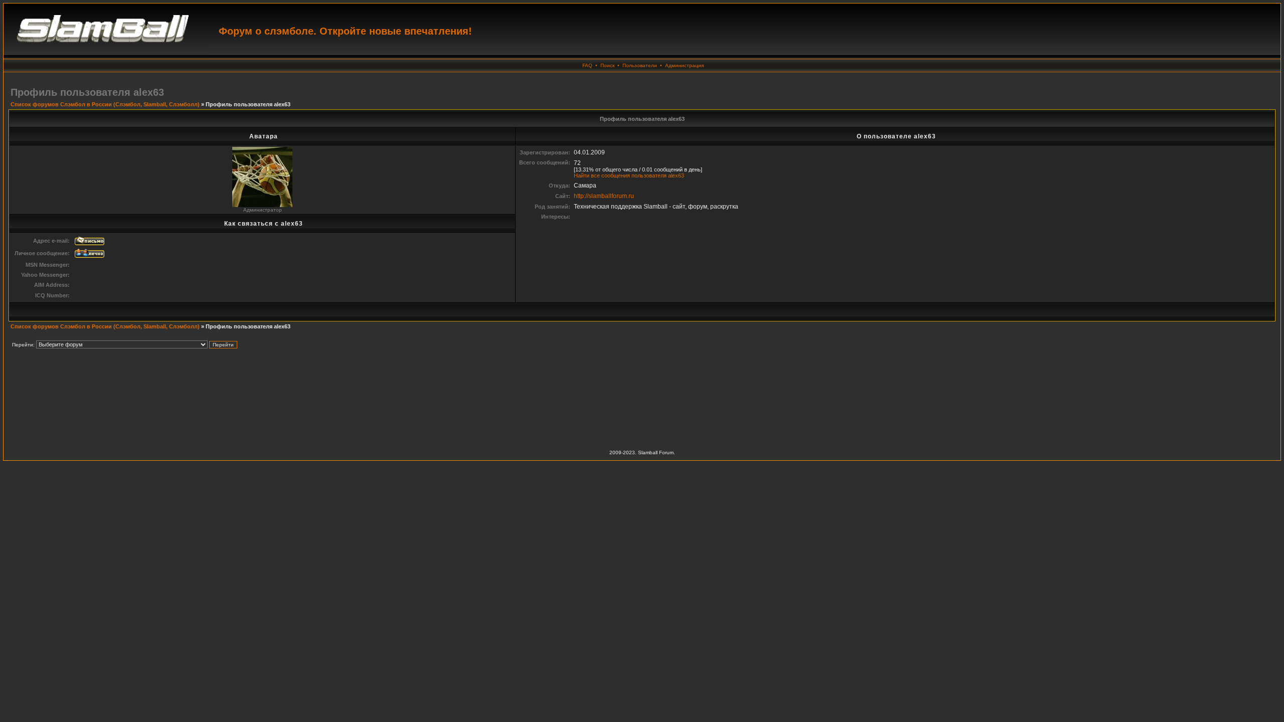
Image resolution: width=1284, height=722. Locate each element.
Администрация (684, 65)
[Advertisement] (642, 395)
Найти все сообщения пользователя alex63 (629, 175)
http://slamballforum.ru (604, 196)
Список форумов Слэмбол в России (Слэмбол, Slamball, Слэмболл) (105, 104)
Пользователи (639, 65)
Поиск (607, 65)
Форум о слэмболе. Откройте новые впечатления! (345, 31)
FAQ (587, 65)
